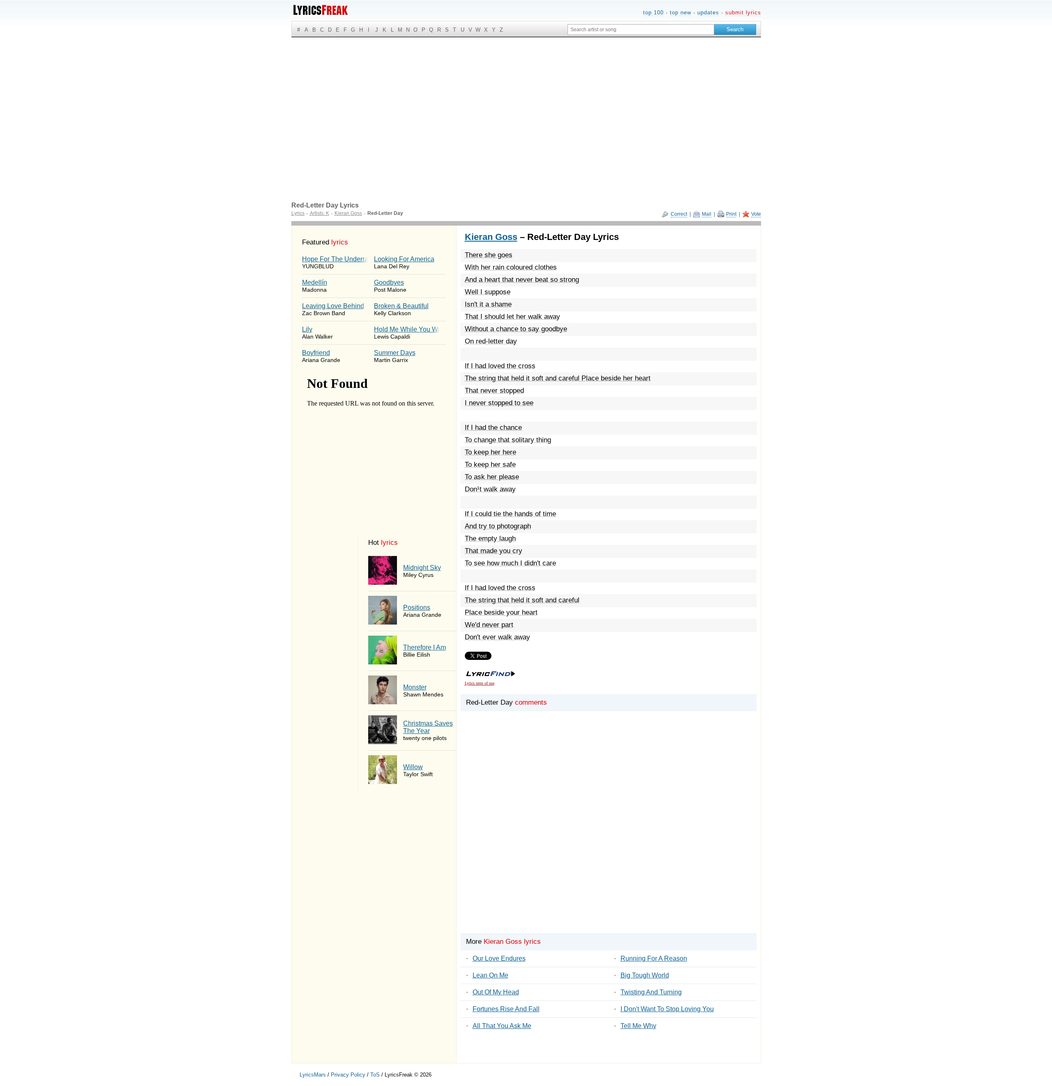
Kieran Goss (491, 237)
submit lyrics (743, 12)
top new (680, 12)
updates (708, 12)
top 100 (653, 12)
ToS (375, 1075)
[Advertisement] (526, 99)
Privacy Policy (348, 1075)
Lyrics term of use (479, 683)
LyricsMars (313, 1075)
